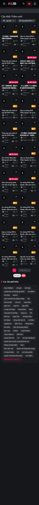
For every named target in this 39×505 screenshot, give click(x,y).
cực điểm (29, 356)
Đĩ (28, 298)
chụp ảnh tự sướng (10, 313)
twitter (16, 331)
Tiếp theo (23, 270)
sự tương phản (27, 352)
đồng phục (29, 323)
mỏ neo (17, 302)
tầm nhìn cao (8, 348)
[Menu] (4, 3)
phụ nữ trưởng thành (21, 327)
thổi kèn (20, 334)
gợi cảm (7, 331)
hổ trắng (7, 320)
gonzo (15, 295)
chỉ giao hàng (9, 352)
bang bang (22, 309)
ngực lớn (16, 316)
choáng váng (27, 316)
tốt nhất (6, 295)
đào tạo (6, 316)
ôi (18, 352)
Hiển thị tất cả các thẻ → (12, 359)
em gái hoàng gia (29, 338)
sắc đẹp (27, 288)
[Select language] (29, 3)
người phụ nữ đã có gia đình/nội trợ (16, 341)
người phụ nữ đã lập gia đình (14, 291)
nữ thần (31, 320)
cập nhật (25, 306)
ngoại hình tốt (9, 338)
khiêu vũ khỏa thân (10, 345)
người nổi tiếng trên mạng (26, 348)
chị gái (19, 288)
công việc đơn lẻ (19, 320)
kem (30, 309)
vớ (18, 338)
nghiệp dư (7, 323)
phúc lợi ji (18, 323)
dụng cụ (24, 313)
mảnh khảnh (25, 331)
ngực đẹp (27, 302)
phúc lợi (7, 306)
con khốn (31, 291)
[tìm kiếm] (23, 3)
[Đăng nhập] (34, 3)
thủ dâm (7, 327)
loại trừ (16, 306)
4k (31, 313)
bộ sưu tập (8, 302)
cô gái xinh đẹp (9, 309)
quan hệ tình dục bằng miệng (14, 298)
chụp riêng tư (8, 334)
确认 (23, 275)
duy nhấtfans (8, 288)
